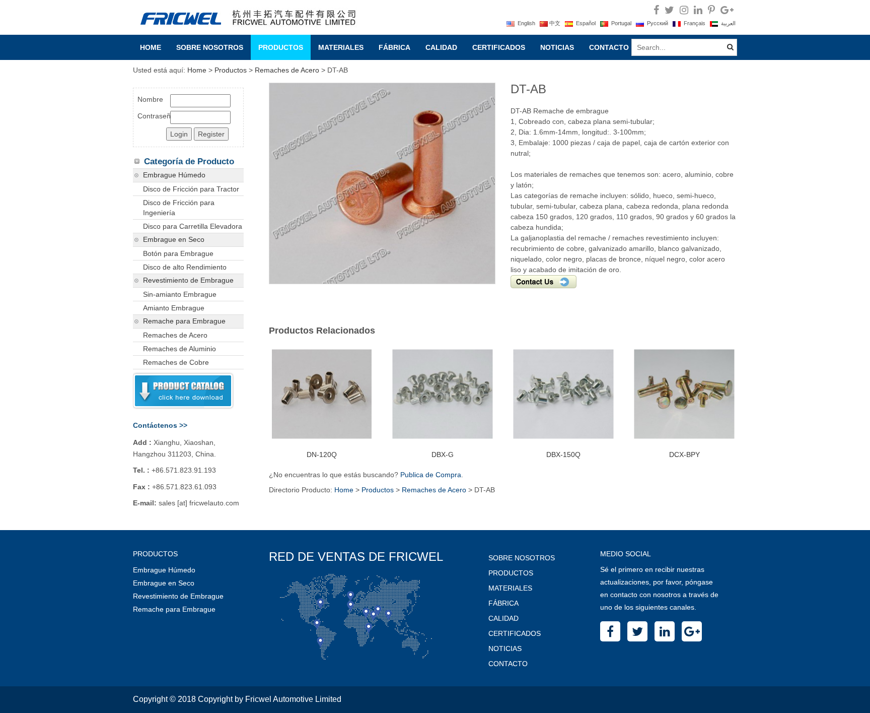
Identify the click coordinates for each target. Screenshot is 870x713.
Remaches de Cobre (176, 362)
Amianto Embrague (173, 308)
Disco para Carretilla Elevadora (192, 226)
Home (150, 47)
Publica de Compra (430, 475)
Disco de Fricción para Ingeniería (178, 208)
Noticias (557, 47)
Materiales (341, 47)
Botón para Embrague (178, 253)
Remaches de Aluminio (179, 349)
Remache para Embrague (184, 321)
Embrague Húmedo (174, 175)
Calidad (441, 47)
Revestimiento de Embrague (188, 280)
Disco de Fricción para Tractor (191, 189)
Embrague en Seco (173, 239)
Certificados (498, 47)
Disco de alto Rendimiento (185, 267)
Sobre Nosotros (209, 47)
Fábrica (394, 47)
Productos (280, 47)
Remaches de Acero (287, 70)
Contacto (609, 47)
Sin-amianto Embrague (179, 294)
